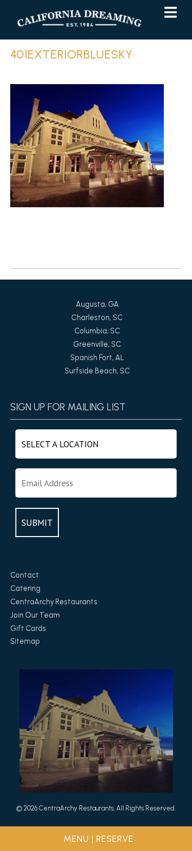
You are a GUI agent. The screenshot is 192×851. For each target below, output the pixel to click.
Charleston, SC (97, 317)
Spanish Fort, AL (97, 357)
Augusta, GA (97, 304)
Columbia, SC (97, 330)
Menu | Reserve (98, 839)
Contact (24, 575)
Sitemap (25, 641)
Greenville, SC (97, 344)
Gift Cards (28, 628)
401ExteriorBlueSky (71, 54)
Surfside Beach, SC (97, 370)
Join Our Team (35, 615)
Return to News (36, 261)
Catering (25, 588)
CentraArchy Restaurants (53, 601)
